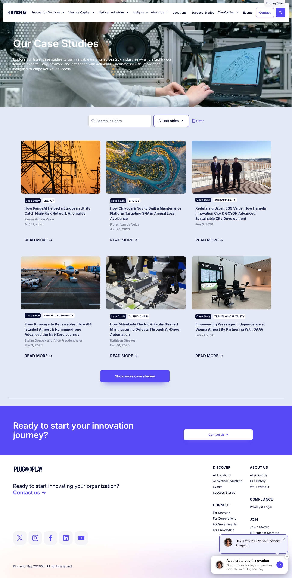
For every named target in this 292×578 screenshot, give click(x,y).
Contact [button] (265, 12)
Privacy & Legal (261, 507)
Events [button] (248, 12)
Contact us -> (29, 492)
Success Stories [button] (202, 12)
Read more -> (38, 240)
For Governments (225, 524)
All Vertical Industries (227, 481)
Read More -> (209, 240)
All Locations (222, 475)
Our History (258, 481)
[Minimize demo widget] (287, 556)
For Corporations (224, 518)
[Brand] (66, 469)
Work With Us (259, 487)
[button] (274, 3)
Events (217, 487)
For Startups (221, 512)
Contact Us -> (218, 434)
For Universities (223, 530)
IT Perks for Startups (264, 533)
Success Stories (224, 492)
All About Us (258, 475)
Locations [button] (180, 12)
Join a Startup (260, 527)
